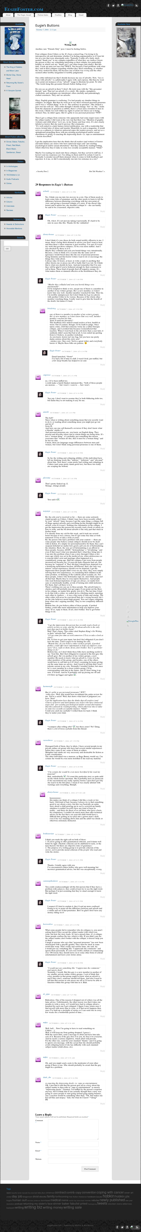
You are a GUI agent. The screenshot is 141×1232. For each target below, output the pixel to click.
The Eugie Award (24, 15)
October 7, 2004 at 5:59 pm (69, 309)
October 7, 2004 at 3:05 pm (70, 215)
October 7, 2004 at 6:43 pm (70, 453)
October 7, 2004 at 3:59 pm (66, 741)
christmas (50, 1192)
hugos (9, 1200)
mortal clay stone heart (76, 1200)
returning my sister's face (38, 1203)
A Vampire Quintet (13, 90)
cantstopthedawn (50, 880)
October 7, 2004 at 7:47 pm (64, 995)
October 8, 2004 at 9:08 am (72, 793)
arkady (46, 191)
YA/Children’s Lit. (13, 174)
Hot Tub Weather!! (97, 171)
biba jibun (41, 1193)
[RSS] (137, 5)
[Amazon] (118, 5)
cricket (8, 1197)
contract (60, 1192)
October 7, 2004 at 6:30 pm (70, 721)
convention (89, 1192)
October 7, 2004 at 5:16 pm (71, 882)
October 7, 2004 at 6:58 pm (70, 963)
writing (19, 1207)
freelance (83, 1196)
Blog (70, 15)
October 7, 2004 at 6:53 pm (70, 901)
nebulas (95, 1200)
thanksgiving (92, 1204)
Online (8, 183)
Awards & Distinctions (15, 224)
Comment (38, 1121)
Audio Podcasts (12, 179)
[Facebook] (108, 5)
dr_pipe (46, 994)
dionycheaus (48, 234)
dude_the (47, 1077)
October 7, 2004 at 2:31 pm (64, 376)
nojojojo (46, 511)
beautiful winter (16, 1193)
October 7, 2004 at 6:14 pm (74, 351)
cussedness (48, 740)
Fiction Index (43, 15)
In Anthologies (12, 166)
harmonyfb (47, 686)
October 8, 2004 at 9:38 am (62, 1023)
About (8, 15)
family (51, 1196)
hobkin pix (122, 1196)
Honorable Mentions (14, 228)
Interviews (10, 206)
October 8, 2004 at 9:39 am (62, 1058)
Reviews (9, 210)
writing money (53, 1207)
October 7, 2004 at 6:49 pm (70, 767)
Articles (9, 197)
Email (81, 15)
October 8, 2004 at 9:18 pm (65, 1078)
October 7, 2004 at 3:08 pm (70, 279)
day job (17, 1196)
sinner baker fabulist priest (70, 1203)
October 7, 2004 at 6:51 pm (70, 860)
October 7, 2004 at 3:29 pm (66, 687)
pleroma (46, 477)
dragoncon (27, 1196)
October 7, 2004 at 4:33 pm (68, 834)
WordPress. (89, 1225)
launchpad (45, 1200)
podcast (19, 1203)
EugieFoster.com (23, 8)
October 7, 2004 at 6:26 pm (70, 620)
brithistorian (48, 833)
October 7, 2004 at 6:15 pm (66, 925)
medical (56, 1200)
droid (36, 1196)
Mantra (78, 1225)
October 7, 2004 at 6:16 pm (70, 393)
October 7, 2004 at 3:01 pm (64, 478)
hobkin (109, 1196)
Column (9, 201)
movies (88, 1200)
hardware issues (94, 1196)
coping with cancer (110, 1192)
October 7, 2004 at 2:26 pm (68, 235)
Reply (102, 211)
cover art (128, 1192)
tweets (102, 1203)
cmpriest (46, 374)
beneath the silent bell (29, 1193)
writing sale (72, 1207)
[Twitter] (113, 5)
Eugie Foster (50, 214)
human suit (19, 1200)
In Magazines (11, 170)
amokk (46, 411)
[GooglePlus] (127, 4)
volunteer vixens (115, 1203)
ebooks (42, 1196)
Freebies (58, 15)
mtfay (45, 1022)
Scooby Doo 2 (42, 171)
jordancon (37, 1200)
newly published (112, 1199)
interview (30, 1200)
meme (64, 1200)
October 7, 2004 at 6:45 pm (70, 494)
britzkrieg (52, 308)
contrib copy (73, 1192)
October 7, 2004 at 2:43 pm (62, 413)
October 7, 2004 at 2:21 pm (63, 192)
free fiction (73, 1196)
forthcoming (61, 1196)
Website (38, 1159)
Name (38, 1142)
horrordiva (48, 924)
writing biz (33, 1207)
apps (8, 1192)
